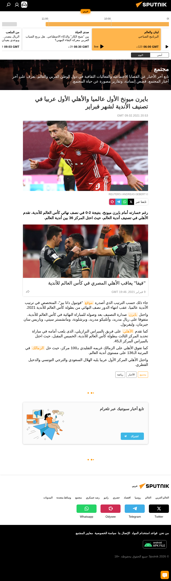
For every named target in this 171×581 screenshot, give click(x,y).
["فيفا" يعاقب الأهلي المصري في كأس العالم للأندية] (85, 251)
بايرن (133, 314)
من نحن (164, 533)
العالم (148, 497)
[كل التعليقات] (165, 575)
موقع (89, 303)
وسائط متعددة (64, 497)
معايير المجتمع (84, 533)
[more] (28, 291)
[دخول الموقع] (17, 4)
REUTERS (115, 194)
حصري (116, 497)
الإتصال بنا (124, 533)
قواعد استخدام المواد (144, 533)
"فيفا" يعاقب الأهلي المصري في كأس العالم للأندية (97, 283)
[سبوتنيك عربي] (152, 8)
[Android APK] (155, 545)
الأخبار (131, 374)
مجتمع (143, 374)
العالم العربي (162, 497)
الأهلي (128, 331)
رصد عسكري (93, 497)
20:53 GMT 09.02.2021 (132, 115)
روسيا (138, 497)
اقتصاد (127, 497)
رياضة (120, 374)
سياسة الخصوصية (105, 533)
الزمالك (38, 348)
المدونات (48, 497)
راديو (106, 497)
